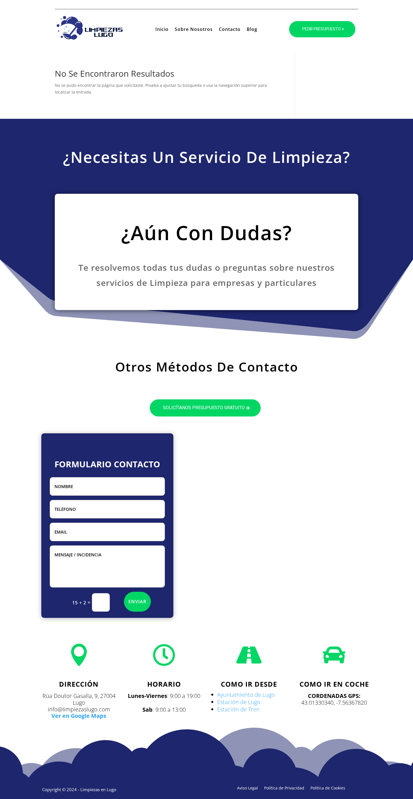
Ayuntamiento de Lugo (246, 694)
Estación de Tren (238, 709)
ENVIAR (137, 601)
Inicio (162, 29)
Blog (252, 29)
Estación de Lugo (238, 702)
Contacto (229, 29)
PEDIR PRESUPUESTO (321, 29)
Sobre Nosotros (194, 29)
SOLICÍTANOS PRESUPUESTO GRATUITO (204, 407)
